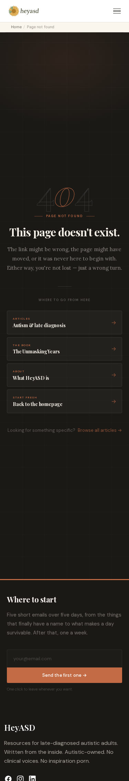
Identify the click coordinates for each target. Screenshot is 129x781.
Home (16, 26)
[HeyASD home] (23, 11)
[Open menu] (116, 11)
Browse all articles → (100, 430)
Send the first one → (64, 675)
